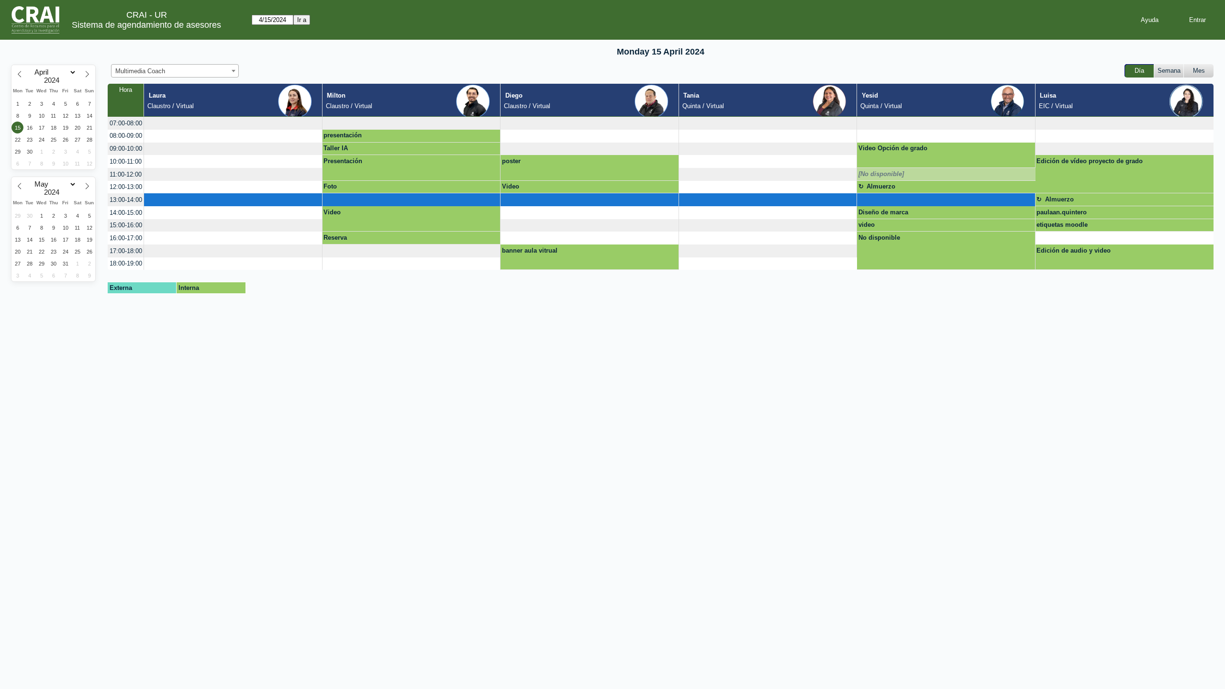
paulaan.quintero (1061, 212)
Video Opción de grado (892, 148)
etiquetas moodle (1062, 224)
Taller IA (335, 148)
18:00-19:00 (126, 263)
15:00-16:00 (126, 225)
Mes (1199, 70)
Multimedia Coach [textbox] (140, 71)
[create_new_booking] (233, 123)
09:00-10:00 (126, 148)
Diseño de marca (883, 212)
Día (1139, 70)
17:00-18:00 (126, 251)
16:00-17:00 (126, 238)
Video (510, 186)
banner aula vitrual (529, 250)
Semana (1169, 70)
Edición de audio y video (1073, 250)
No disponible (879, 237)
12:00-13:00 (126, 186)
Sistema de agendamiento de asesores (146, 25)
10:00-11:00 (126, 161)
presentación (342, 135)
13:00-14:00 (126, 199)
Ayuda (1149, 19)
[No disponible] (881, 174)
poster (511, 161)
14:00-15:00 (126, 212)
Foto (330, 186)
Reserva (335, 237)
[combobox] (175, 71)
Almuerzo (881, 186)
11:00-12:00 (126, 174)
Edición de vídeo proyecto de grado (1089, 161)
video (866, 224)
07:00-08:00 (126, 123)
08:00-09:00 (126, 135)
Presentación (342, 161)
